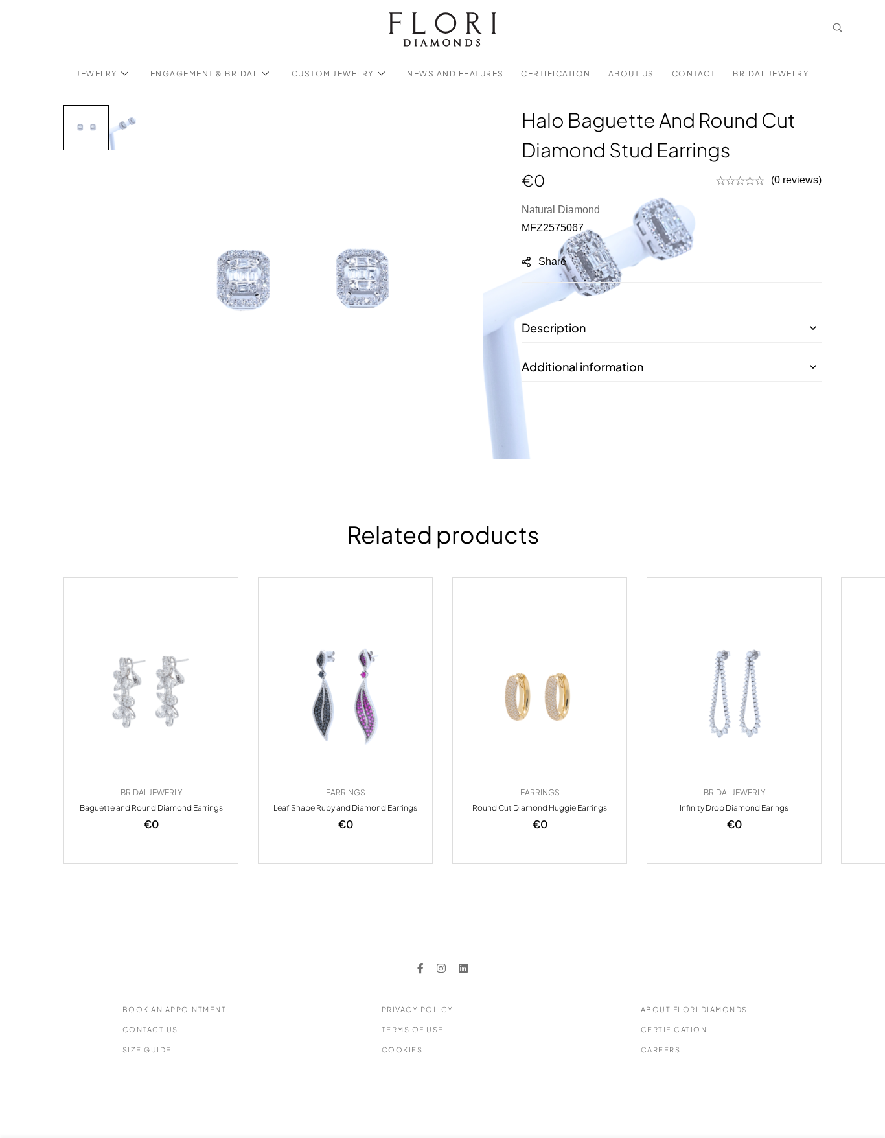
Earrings (345, 792)
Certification (674, 1029)
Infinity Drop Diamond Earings (734, 808)
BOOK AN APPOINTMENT (174, 1009)
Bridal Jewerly (151, 792)
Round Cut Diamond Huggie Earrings (539, 808)
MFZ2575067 (553, 227)
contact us (150, 1029)
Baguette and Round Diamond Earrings (151, 808)
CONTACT (694, 73)
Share (552, 261)
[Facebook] (420, 968)
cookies (402, 1049)
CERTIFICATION (556, 73)
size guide (147, 1049)
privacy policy (418, 1009)
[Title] (463, 968)
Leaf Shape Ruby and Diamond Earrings (345, 808)
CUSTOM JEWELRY (333, 73)
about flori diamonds (694, 1009)
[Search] (838, 28)
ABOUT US (631, 73)
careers (661, 1049)
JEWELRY (96, 73)
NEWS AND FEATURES (455, 73)
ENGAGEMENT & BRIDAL (204, 73)
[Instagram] (441, 968)
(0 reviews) (796, 179)
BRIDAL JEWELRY (771, 73)
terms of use (413, 1029)
